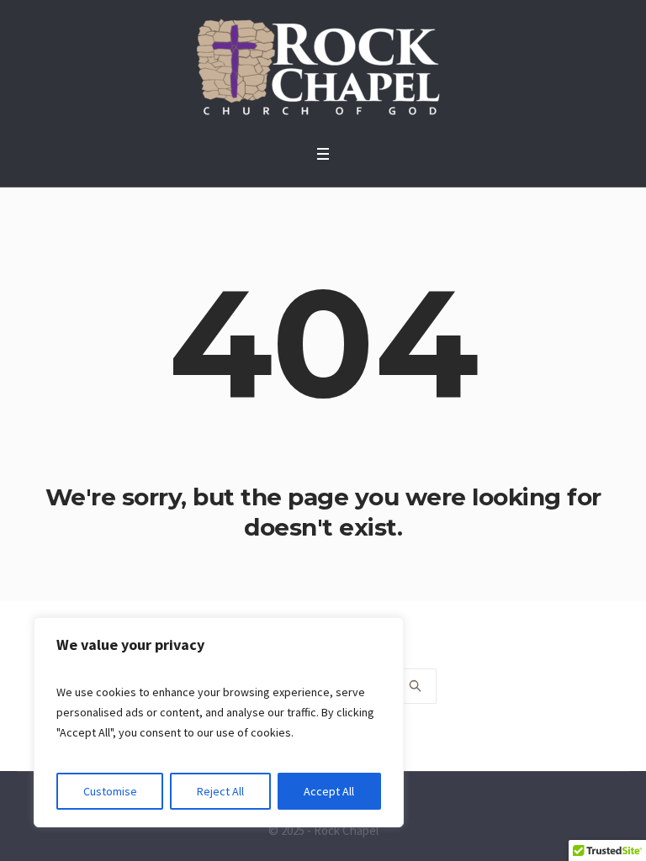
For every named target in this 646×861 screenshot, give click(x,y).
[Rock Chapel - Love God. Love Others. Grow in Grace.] (323, 68)
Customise (110, 791)
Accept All (329, 791)
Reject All (220, 791)
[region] (219, 722)
